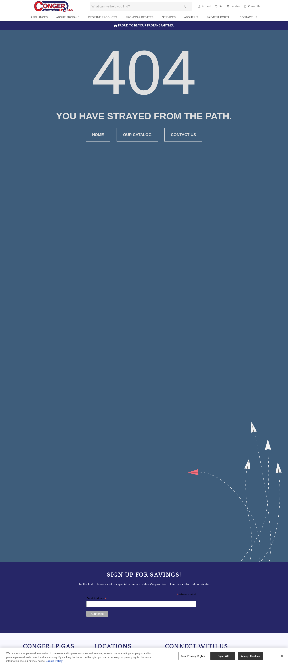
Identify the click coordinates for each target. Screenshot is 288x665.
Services (169, 17)
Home (98, 134)
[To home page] (53, 6)
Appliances (39, 17)
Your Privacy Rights (192, 655)
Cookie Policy (54, 661)
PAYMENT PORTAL (219, 17)
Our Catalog (137, 134)
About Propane (67, 17)
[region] (144, 656)
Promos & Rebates (139, 17)
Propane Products (102, 17)
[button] (199, 6)
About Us (191, 17)
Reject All (222, 655)
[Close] (281, 656)
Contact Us (248, 17)
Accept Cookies (250, 655)
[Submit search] (184, 6)
